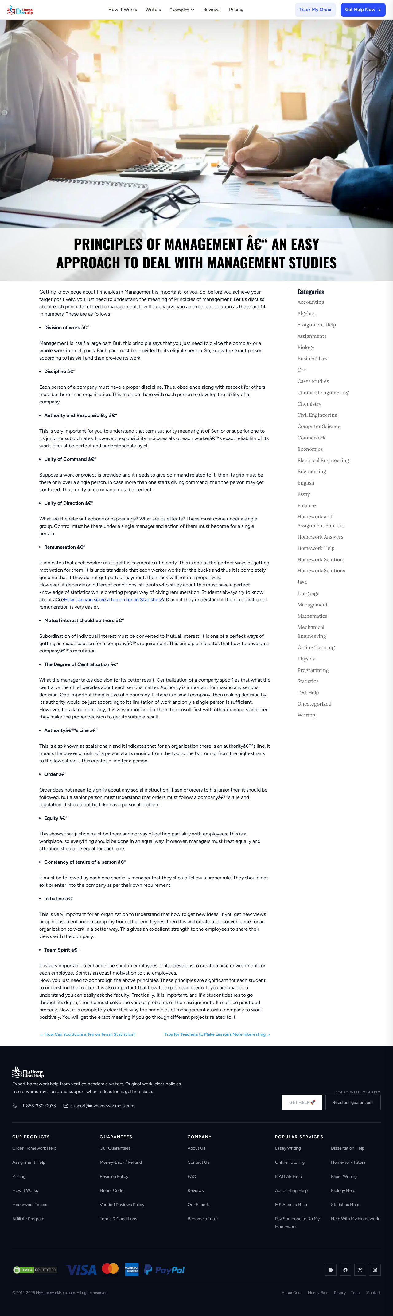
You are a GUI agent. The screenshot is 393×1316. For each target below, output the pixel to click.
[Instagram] (375, 1270)
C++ (302, 370)
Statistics (308, 681)
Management (313, 605)
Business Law (313, 358)
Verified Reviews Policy (122, 1204)
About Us (196, 1148)
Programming (313, 670)
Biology (306, 347)
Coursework (311, 437)
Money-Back (318, 1293)
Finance (307, 505)
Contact (374, 1293)
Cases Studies (313, 381)
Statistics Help (345, 1204)
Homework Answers (320, 537)
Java (302, 582)
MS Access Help (291, 1204)
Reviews (211, 9)
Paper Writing (344, 1176)
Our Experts (199, 1204)
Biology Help (343, 1190)
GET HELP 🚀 (302, 1102)
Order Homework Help (34, 1148)
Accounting (311, 302)
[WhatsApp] (331, 1270)
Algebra (306, 313)
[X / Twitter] (360, 1270)
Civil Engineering (317, 415)
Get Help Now (360, 9)
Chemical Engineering (323, 392)
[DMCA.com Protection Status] (35, 1270)
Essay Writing (288, 1148)
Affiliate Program (28, 1218)
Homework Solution (320, 559)
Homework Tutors (348, 1162)
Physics (306, 659)
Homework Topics (29, 1204)
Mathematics (312, 616)
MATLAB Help (288, 1176)
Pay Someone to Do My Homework (297, 1222)
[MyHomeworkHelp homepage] (31, 10)
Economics (310, 449)
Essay (304, 494)
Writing (306, 715)
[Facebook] (345, 1270)
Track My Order (315, 9)
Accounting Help (291, 1190)
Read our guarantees (353, 1102)
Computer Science (319, 426)
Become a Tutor (203, 1218)
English (306, 483)
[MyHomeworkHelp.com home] (28, 1072)
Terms (356, 1293)
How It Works (122, 9)
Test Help (308, 692)
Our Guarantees (115, 1148)
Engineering (312, 471)
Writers (153, 9)
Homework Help (316, 548)
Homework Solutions (321, 570)
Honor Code (111, 1190)
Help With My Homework (355, 1218)
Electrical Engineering (323, 460)
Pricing (236, 9)
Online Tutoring (316, 647)
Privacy (340, 1293)
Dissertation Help (347, 1148)
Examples (179, 10)
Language (309, 593)
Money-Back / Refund (121, 1162)
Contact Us (198, 1162)
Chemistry (309, 404)
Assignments (312, 336)
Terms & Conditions (118, 1218)
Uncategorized (315, 704)
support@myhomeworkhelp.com (102, 1105)
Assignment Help (317, 324)
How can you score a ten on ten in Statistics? (113, 599)
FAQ (192, 1176)
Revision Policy (114, 1176)
